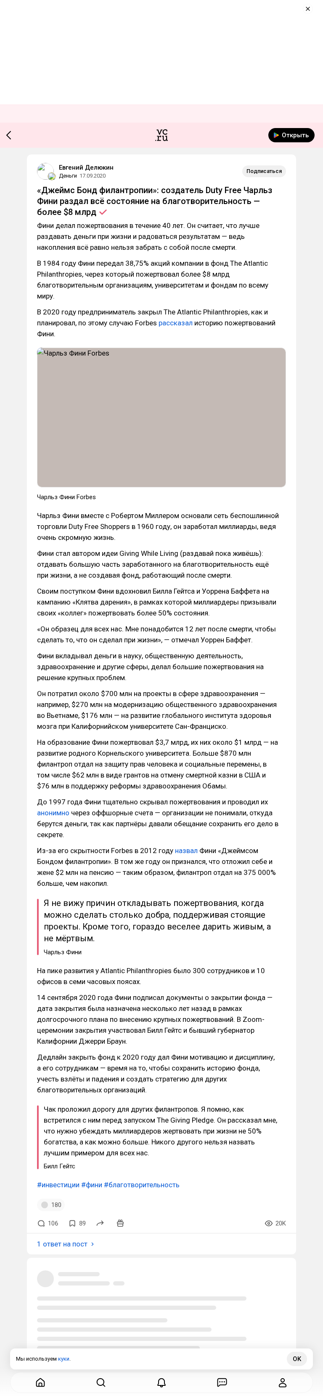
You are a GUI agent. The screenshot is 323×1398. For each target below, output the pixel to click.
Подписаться (264, 171)
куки (63, 1359)
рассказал (176, 323)
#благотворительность (142, 1185)
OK (297, 1359)
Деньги (68, 176)
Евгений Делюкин (86, 167)
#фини (91, 1185)
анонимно (53, 813)
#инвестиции (58, 1185)
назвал (186, 850)
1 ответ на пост (62, 1244)
